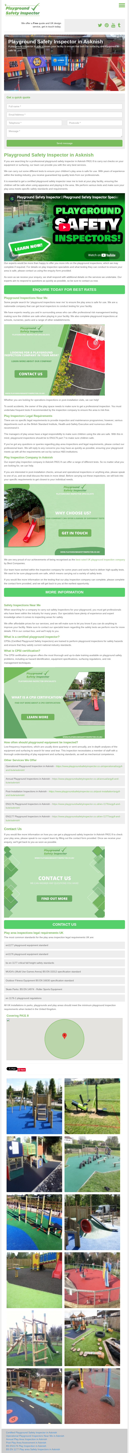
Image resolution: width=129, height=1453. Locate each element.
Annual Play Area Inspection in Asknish (26, 1439)
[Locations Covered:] (5, 5)
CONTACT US (65, 924)
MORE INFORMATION (64, 592)
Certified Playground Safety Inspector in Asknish (31, 1432)
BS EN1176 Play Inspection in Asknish (26, 1446)
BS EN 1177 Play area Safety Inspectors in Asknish (33, 1449)
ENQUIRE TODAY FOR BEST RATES (65, 289)
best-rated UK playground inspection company (100, 559)
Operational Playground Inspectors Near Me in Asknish (35, 1436)
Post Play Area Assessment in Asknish (26, 1442)
